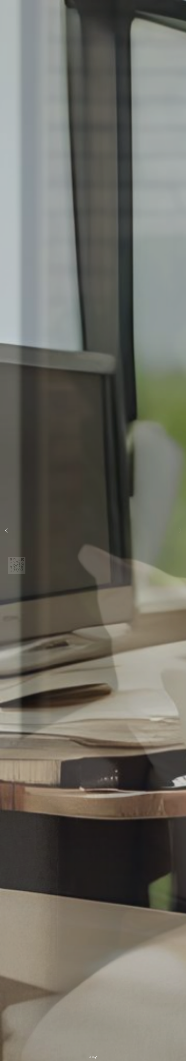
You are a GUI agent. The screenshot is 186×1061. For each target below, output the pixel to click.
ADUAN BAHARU (45, 563)
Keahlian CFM (153, 19)
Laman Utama (99, 15)
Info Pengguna (150, 15)
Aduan (134, 15)
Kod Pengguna (171, 15)
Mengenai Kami (117, 15)
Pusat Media (172, 19)
